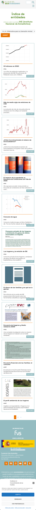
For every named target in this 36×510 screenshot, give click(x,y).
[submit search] (33, 2)
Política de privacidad (20, 507)
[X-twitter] (6, 463)
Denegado (18, 499)
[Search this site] (28, 2)
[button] (33, 483)
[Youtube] (20, 463)
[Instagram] (15, 463)
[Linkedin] (25, 463)
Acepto (18, 494)
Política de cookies (9, 507)
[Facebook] (11, 463)
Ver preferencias (18, 504)
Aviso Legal (28, 507)
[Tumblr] (29, 463)
